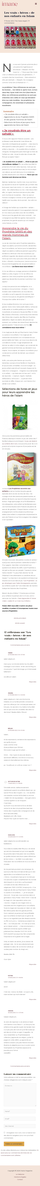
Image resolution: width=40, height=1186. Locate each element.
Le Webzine (20, 1174)
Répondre (32, 682)
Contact (20, 1179)
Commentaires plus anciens (20, 645)
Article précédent (20, 618)
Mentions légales (20, 1177)
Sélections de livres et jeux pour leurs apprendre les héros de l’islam (19, 123)
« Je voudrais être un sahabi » (16, 114)
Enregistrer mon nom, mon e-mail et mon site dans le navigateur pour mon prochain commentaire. (19, 1135)
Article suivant (20, 623)
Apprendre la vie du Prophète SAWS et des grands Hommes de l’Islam (19, 118)
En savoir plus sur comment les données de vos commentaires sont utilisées (20, 1152)
